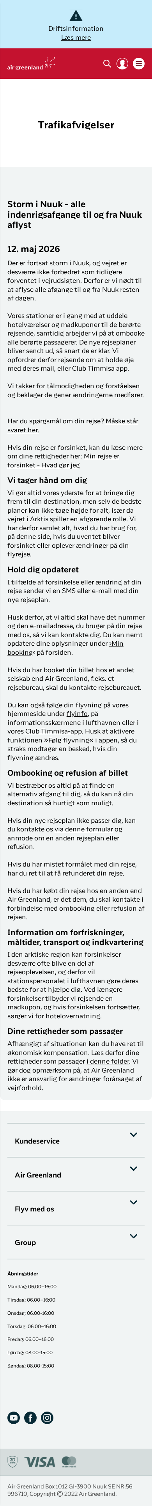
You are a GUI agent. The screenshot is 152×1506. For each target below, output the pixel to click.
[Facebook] (30, 1418)
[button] (122, 63)
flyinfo (77, 714)
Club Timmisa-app (53, 732)
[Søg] (107, 63)
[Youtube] (13, 1418)
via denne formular (84, 830)
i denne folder (108, 1062)
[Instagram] (47, 1418)
